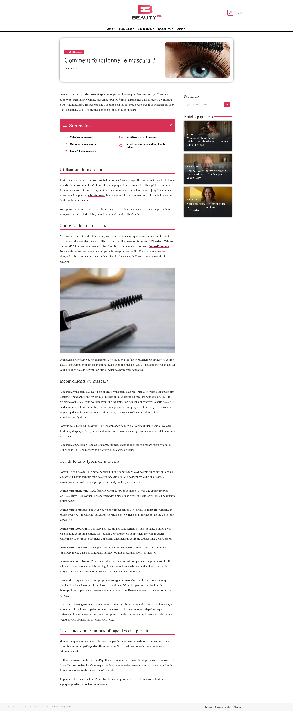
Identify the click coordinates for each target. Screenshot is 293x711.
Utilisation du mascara (81, 136)
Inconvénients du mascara (83, 151)
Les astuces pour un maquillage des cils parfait (145, 145)
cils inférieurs (96, 195)
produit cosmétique (93, 94)
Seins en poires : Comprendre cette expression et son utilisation (206, 206)
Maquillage (74, 52)
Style (190, 134)
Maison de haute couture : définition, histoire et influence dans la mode (207, 141)
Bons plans (193, 167)
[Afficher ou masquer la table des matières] (131, 125)
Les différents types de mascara (141, 137)
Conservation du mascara (83, 144)
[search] (230, 13)
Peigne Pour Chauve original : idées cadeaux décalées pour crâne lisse (206, 174)
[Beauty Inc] (146, 13)
